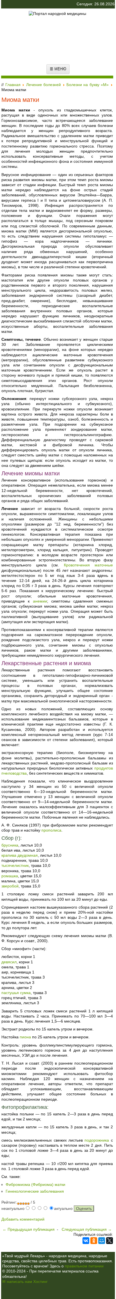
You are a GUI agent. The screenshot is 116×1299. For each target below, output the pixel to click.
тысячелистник (15, 865)
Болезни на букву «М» (87, 84)
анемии (40, 601)
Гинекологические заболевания (35, 1191)
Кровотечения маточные (88, 565)
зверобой (10, 886)
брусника (9, 845)
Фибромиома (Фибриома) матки (35, 1184)
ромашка (9, 876)
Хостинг (40, 1281)
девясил (9, 962)
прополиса (51, 830)
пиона (25, 1037)
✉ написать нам (17, 1281)
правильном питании (84, 1266)
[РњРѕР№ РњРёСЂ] (101, 1240)
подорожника (96, 1140)
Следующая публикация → (87, 1229)
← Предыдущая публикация (29, 1229)
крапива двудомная (19, 855)
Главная (13, 84)
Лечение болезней (43, 84)
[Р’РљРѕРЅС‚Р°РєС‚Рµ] (85, 1240)
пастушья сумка (16, 992)
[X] (109, 1240)
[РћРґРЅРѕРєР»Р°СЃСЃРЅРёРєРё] (93, 1240)
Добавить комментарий (22, 1219)
